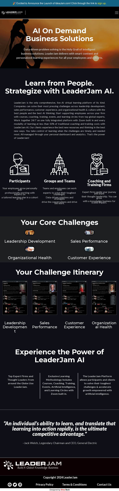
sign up (102, 3)
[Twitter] (15, 485)
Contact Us (104, 484)
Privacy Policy (44, 484)
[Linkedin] (20, 485)
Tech (65, 489)
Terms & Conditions (74, 484)
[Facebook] (10, 485)
